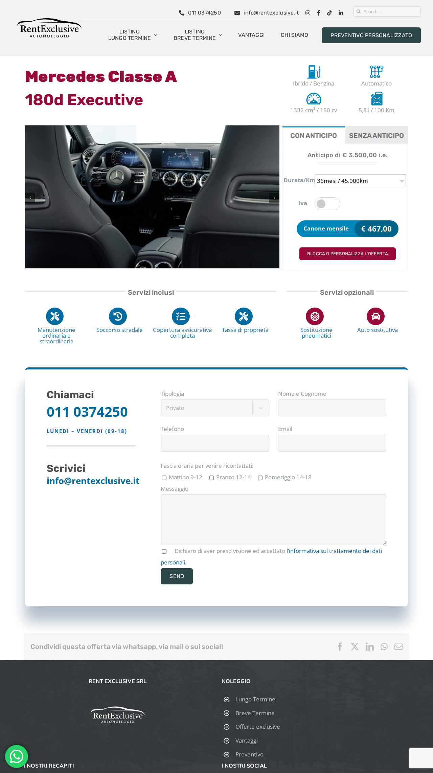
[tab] (313, 135)
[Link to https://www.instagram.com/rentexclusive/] (307, 13)
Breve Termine (255, 713)
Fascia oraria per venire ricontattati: (207, 465)
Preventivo (249, 754)
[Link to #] (55, 316)
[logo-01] (49, 21)
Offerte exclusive (257, 726)
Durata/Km (297, 180)
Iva (302, 203)
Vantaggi (246, 740)
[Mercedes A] (152, 129)
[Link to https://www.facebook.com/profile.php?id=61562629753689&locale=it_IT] (318, 13)
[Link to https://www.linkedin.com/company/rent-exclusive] (341, 13)
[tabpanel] (345, 207)
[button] (30, 198)
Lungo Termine (255, 699)
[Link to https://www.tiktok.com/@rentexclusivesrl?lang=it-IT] (329, 13)
